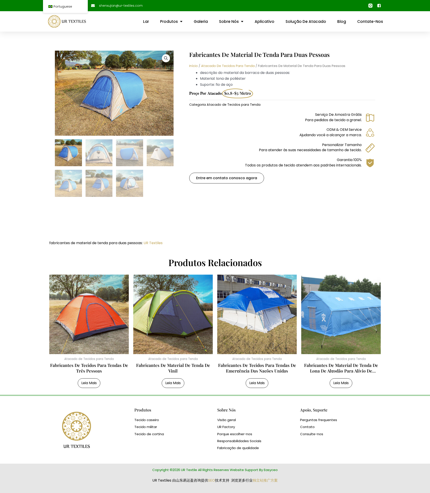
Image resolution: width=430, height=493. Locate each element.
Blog (341, 21)
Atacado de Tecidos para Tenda (228, 66)
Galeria (201, 21)
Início (193, 66)
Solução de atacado (306, 21)
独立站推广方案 (265, 480)
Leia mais (89, 382)
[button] (166, 58)
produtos (169, 21)
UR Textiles (153, 242)
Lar (146, 21)
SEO (211, 480)
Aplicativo (264, 21)
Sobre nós (229, 21)
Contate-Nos (370, 21)
